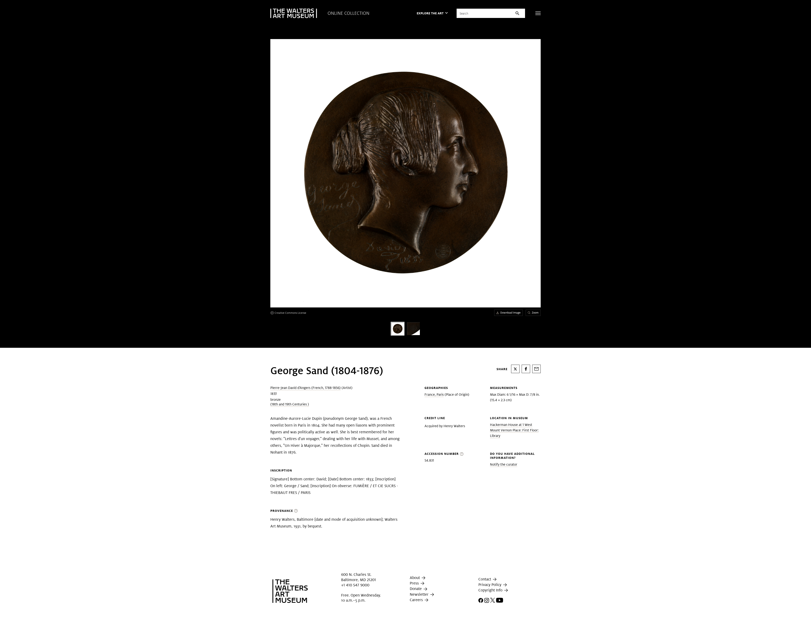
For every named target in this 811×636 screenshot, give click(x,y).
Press (415, 583)
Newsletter (420, 594)
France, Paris (434, 394)
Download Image (510, 312)
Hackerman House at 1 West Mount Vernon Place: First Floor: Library (514, 430)
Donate (416, 588)
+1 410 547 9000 (355, 585)
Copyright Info (490, 590)
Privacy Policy (490, 584)
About (415, 577)
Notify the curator (503, 464)
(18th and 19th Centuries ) (289, 404)
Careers (417, 599)
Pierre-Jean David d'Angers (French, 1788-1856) (305, 388)
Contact (485, 579)
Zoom (535, 312)
